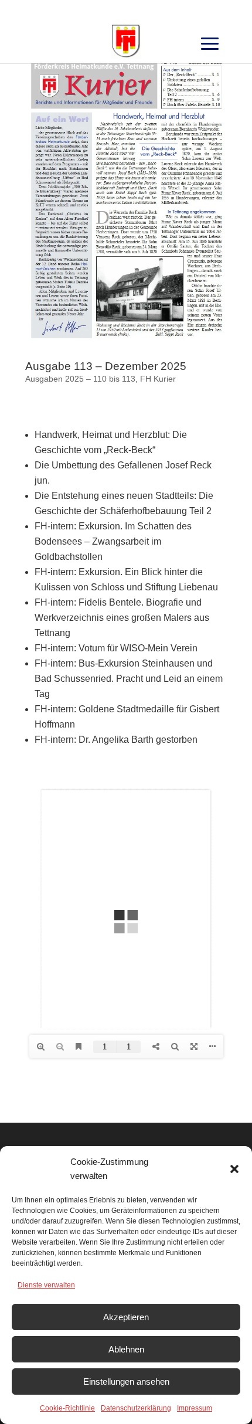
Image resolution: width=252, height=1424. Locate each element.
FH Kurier (158, 378)
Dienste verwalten (46, 1285)
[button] (234, 1169)
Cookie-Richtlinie (67, 1408)
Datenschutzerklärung (136, 1408)
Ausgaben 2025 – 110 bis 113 (80, 378)
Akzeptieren (126, 1317)
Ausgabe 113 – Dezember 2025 (105, 366)
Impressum (194, 1408)
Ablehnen (126, 1349)
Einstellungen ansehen (126, 1381)
